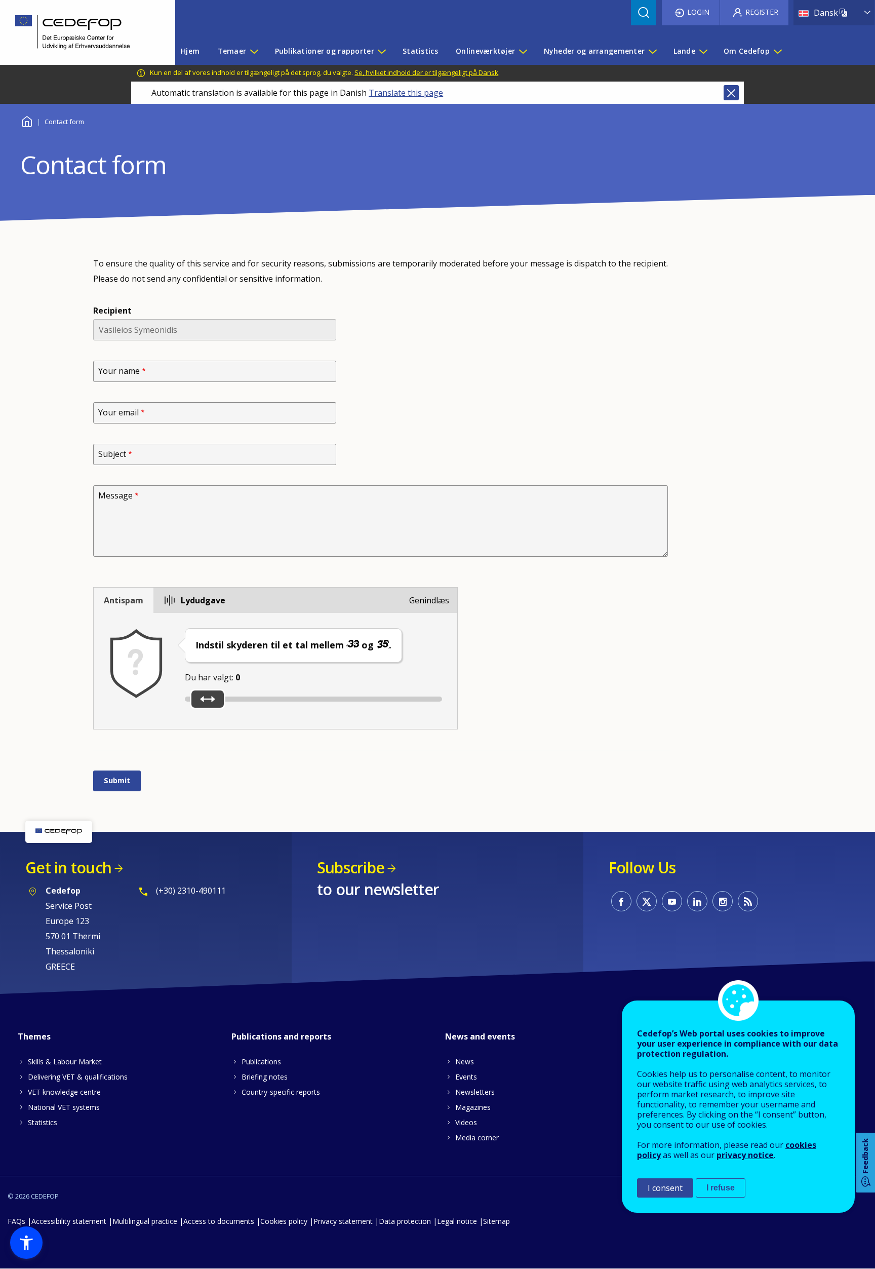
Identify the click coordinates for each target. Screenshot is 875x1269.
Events (466, 1077)
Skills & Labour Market (65, 1061)
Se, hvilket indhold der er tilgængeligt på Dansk (426, 72)
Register (761, 12)
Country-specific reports (281, 1092)
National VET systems (64, 1107)
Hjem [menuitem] (190, 51)
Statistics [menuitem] (420, 51)
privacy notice (745, 1155)
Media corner (477, 1137)
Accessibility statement (68, 1221)
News (464, 1061)
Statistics (42, 1122)
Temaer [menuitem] (232, 51)
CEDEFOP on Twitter (647, 901)
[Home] (80, 32)
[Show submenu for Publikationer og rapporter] (381, 51)
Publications (261, 1061)
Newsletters (475, 1092)
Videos (466, 1122)
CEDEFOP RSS (748, 901)
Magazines (473, 1107)
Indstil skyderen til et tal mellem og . (293, 645)
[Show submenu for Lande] (703, 51)
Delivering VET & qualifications (78, 1077)
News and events (480, 1036)
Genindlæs (429, 600)
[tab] (123, 600)
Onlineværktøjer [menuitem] (485, 51)
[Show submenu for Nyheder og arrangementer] (652, 51)
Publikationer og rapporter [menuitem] (324, 51)
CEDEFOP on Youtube (672, 901)
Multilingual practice (144, 1221)
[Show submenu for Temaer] (254, 51)
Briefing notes (265, 1077)
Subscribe (350, 867)
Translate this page (406, 92)
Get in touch (68, 867)
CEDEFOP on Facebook (621, 901)
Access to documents (218, 1221)
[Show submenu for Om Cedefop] (777, 51)
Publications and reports (281, 1036)
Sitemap (496, 1221)
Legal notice (457, 1221)
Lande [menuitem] (684, 51)
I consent (665, 1188)
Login (698, 12)
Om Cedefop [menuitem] (747, 51)
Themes (34, 1036)
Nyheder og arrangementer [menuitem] (594, 51)
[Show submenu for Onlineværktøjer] (522, 51)
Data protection (405, 1221)
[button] (26, 1242)
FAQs (16, 1221)
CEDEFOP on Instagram (722, 901)
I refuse (720, 1187)
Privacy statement (343, 1221)
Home (26, 120)
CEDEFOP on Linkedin (697, 901)
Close (731, 92)
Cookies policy (283, 1221)
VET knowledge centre (64, 1092)
